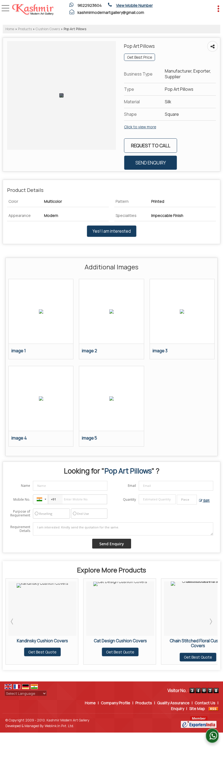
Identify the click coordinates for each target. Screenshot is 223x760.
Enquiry (177, 708)
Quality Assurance (173, 702)
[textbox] (187, 499)
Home (9, 29)
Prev (12, 621)
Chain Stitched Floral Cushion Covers (144, 643)
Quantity (129, 499)
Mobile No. (21, 499)
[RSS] (213, 708)
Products (25, 29)
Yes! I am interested (111, 231)
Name (25, 485)
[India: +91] (40, 499)
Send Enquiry (150, 163)
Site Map (197, 708)
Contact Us (205, 702)
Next (210, 621)
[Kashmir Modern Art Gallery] (32, 10)
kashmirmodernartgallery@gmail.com (111, 12)
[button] (134, 5)
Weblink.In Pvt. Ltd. (59, 726)
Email (132, 485)
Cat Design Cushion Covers (67, 641)
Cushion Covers (48, 29)
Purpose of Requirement (20, 513)
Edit (206, 500)
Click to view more (140, 126)
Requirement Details (20, 529)
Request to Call (150, 145)
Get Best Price (139, 57)
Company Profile (115, 702)
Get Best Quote (67, 652)
